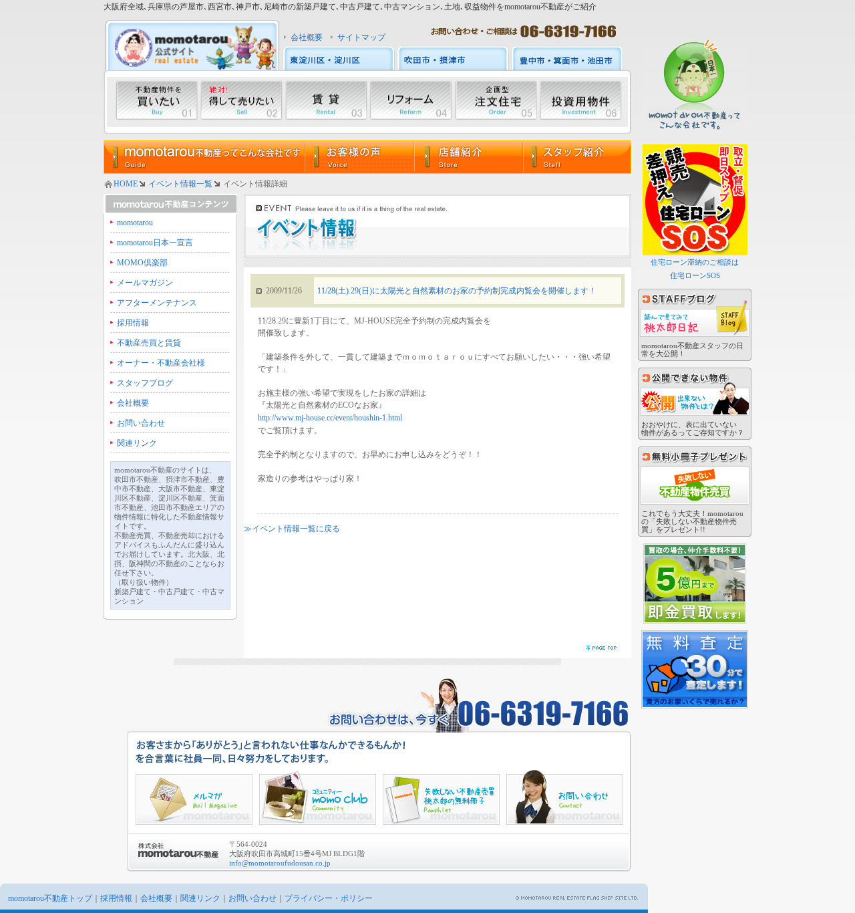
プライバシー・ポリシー (329, 898)
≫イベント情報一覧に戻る (292, 528)
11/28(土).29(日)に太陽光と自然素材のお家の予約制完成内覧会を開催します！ (456, 290)
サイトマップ (361, 37)
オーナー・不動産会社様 (161, 363)
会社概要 (307, 37)
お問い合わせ (141, 423)
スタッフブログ (145, 383)
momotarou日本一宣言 (155, 242)
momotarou (135, 222)
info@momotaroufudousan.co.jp (280, 863)
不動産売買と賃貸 (149, 343)
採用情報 (133, 323)
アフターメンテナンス (157, 302)
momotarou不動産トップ (50, 898)
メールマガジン (145, 282)
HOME (126, 183)
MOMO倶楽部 (142, 262)
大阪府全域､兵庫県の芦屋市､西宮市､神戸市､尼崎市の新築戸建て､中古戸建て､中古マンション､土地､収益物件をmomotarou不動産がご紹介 (350, 6)
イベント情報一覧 (180, 183)
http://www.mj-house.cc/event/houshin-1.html (330, 417)
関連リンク (137, 443)
